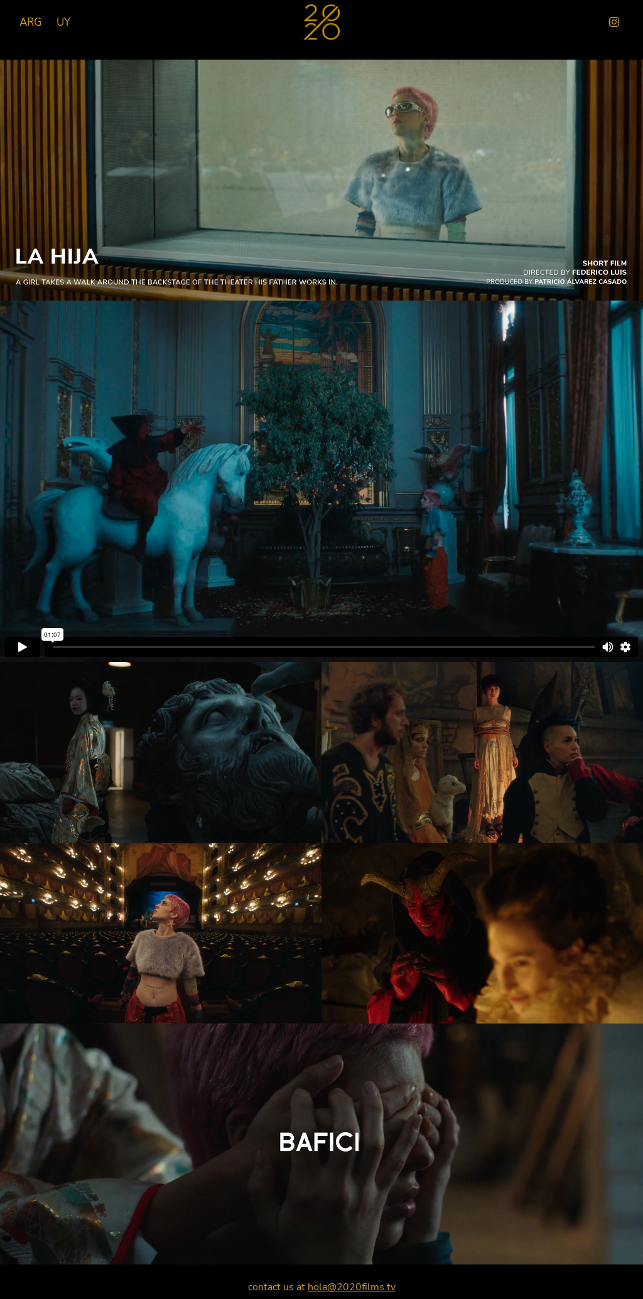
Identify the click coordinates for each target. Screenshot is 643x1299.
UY (63, 21)
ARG (30, 21)
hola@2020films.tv (352, 1286)
